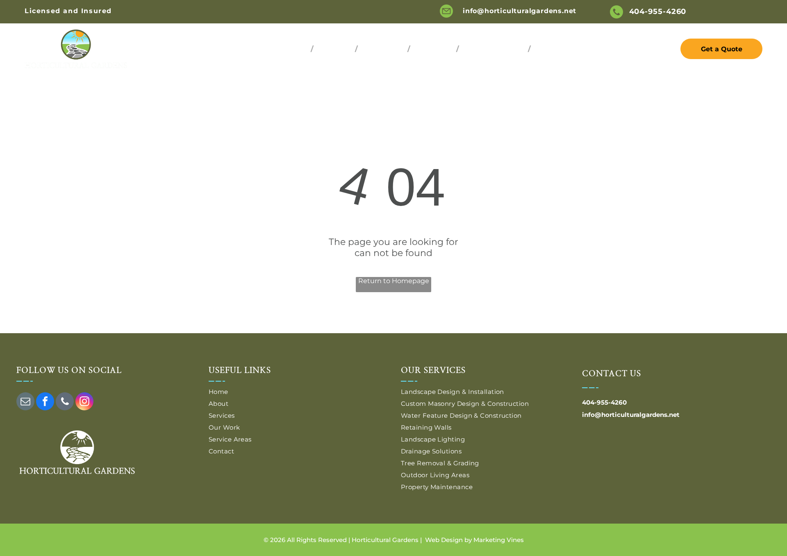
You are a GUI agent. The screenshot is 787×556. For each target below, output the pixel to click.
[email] (25, 402)
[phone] (65, 402)
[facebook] (45, 402)
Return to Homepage (393, 281)
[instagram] (84, 402)
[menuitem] (296, 49)
